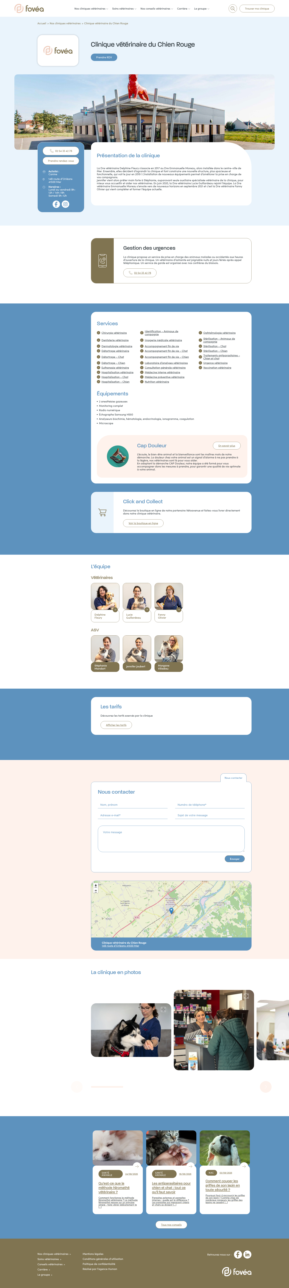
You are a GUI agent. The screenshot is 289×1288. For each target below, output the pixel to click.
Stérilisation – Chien (215, 350)
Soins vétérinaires (48, 1259)
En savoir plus (226, 445)
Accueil (41, 23)
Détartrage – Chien (113, 362)
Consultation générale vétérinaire (165, 367)
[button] (171, 911)
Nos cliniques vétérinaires (65, 23)
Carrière (42, 1269)
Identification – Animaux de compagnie (161, 333)
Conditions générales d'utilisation (103, 1259)
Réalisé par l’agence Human (100, 1269)
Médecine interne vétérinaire (162, 372)
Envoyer (234, 858)
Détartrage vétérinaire (115, 350)
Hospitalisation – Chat (115, 376)
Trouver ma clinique (257, 8)
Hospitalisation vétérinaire (117, 372)
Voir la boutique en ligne (143, 523)
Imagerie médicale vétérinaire (163, 340)
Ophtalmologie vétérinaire (219, 332)
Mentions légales (93, 1254)
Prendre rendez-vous (61, 160)
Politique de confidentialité (99, 1264)
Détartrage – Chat (113, 356)
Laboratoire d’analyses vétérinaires (166, 362)
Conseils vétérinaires (50, 1264)
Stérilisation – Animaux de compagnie (219, 340)
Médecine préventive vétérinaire (164, 376)
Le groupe (43, 1274)
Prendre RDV (104, 57)
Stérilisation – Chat (214, 346)
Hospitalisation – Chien (115, 381)
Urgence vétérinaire (215, 362)
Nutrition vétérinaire (157, 381)
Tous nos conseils (171, 1224)
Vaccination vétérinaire (217, 367)
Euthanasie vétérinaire (115, 367)
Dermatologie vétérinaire (117, 346)
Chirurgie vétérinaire (114, 332)
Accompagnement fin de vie (162, 346)
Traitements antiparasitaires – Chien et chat (221, 357)
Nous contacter (233, 777)
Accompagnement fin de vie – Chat (166, 350)
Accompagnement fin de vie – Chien (167, 356)
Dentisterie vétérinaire (115, 340)
